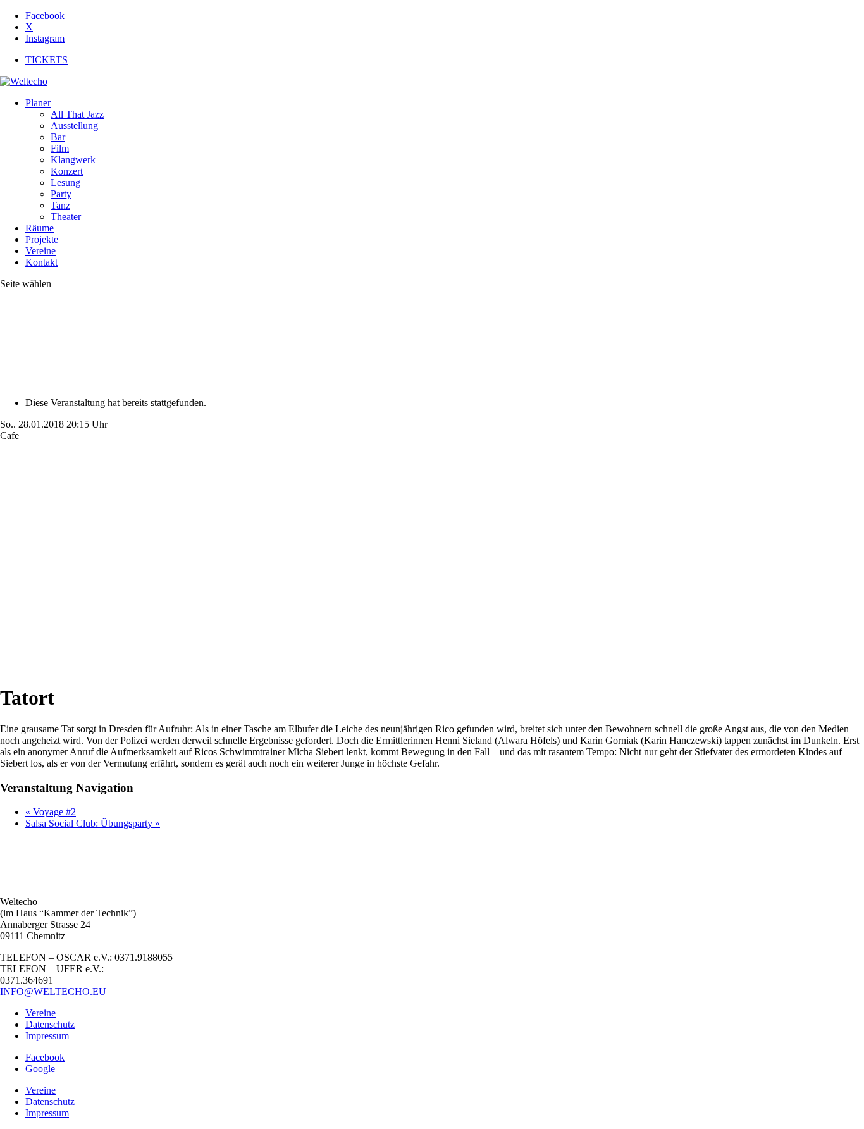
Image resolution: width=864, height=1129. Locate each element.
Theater (66, 216)
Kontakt (41, 262)
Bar (58, 137)
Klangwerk (73, 159)
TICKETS (46, 59)
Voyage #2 (50, 811)
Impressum (47, 1035)
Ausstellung (74, 125)
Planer (38, 102)
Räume (39, 228)
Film (60, 148)
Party (61, 193)
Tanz (60, 205)
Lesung (65, 182)
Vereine (40, 250)
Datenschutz (50, 1024)
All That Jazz (77, 114)
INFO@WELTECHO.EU (53, 991)
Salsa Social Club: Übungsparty (92, 823)
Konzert (67, 171)
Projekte (41, 239)
